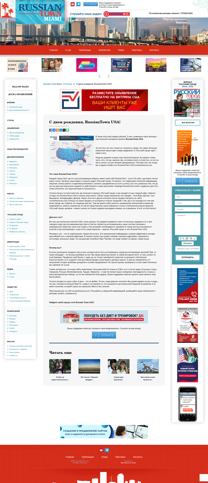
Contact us (14, 355)
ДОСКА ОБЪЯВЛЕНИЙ (20, 94)
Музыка (12, 319)
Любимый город (16, 107)
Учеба (12, 180)
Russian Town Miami (52, 84)
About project (15, 352)
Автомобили (14, 165)
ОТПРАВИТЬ (188, 257)
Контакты (154, 50)
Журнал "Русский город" (19, 222)
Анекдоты (13, 331)
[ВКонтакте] (54, 130)
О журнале (14, 225)
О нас (68, 50)
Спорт (12, 277)
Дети (11, 291)
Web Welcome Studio (128, 463)
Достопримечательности (19, 110)
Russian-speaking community (21, 346)
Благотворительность (18, 298)
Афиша (12, 322)
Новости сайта (15, 219)
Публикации (85, 50)
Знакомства (104, 50)
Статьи (68, 84)
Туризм (12, 174)
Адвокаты (13, 161)
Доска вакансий (16, 204)
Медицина (14, 177)
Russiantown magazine (18, 349)
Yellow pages (15, 136)
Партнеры (137, 50)
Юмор (121, 50)
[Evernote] (67, 130)
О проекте (14, 229)
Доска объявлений (17, 133)
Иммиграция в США (17, 246)
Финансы (13, 183)
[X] (64, 130)
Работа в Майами (16, 198)
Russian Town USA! (85, 302)
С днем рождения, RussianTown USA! (94, 84)
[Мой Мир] (60, 130)
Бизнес (12, 171)
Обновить (187, 243)
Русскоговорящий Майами (20, 301)
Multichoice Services (17, 232)
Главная (53, 50)
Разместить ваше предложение (22, 201)
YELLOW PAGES (20, 86)
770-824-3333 (186, 13)
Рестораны (14, 325)
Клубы (12, 328)
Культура (13, 316)
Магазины (13, 168)
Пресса (12, 274)
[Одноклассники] (57, 130)
